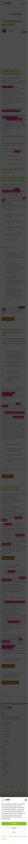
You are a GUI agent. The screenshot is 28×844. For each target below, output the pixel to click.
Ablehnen (14, 828)
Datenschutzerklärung (14, 836)
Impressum (23, 836)
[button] (25, 800)
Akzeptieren (14, 823)
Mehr (14, 832)
